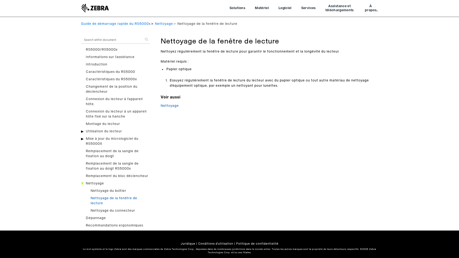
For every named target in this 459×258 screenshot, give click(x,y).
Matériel (262, 8)
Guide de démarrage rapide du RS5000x (116, 24)
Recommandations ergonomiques (114, 225)
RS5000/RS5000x (102, 49)
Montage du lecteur (103, 124)
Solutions (237, 8)
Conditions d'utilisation (215, 243)
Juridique (188, 243)
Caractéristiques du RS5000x (111, 79)
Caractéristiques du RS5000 (110, 72)
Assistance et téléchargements (339, 8)
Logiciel (285, 8)
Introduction (96, 64)
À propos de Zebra (371, 9)
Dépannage (96, 218)
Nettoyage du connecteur (113, 210)
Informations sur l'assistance (110, 57)
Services (308, 8)
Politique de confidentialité (257, 243)
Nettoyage (164, 24)
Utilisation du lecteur (104, 131)
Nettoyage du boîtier (108, 191)
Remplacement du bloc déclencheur (117, 176)
